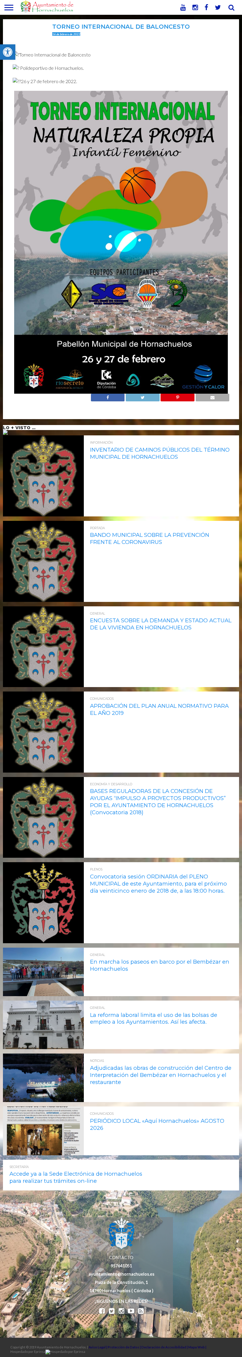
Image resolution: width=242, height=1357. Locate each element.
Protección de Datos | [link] (124, 1347)
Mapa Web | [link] (197, 1347)
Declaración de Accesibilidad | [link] (164, 1347)
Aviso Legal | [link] (98, 1347)
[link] (7, 52)
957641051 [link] (121, 1265)
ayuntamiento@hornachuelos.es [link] (121, 1274)
